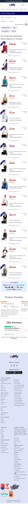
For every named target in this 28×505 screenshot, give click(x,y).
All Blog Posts (17, 463)
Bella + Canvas (4, 443)
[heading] (14, 154)
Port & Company (18, 52)
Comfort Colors (4, 445)
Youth (2, 434)
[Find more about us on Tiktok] (17, 365)
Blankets (3, 422)
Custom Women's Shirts (19, 403)
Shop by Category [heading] (6, 378)
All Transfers (17, 381)
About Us (16, 454)
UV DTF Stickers (17, 388)
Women (2, 431)
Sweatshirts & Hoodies (6, 383)
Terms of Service (17, 468)
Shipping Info (17, 447)
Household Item (5, 27)
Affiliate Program (17, 459)
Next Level (3, 447)
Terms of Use (17, 501)
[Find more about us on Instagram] (14, 365)
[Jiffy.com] (12, 5)
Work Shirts (3, 390)
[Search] (21, 9)
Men (2, 432)
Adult (2, 429)
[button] (2, 4)
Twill (14, 27)
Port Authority (5, 31)
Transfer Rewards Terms (19, 471)
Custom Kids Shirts (18, 401)
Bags (2, 410)
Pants (2, 400)
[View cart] (25, 5)
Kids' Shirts (3, 396)
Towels (2, 418)
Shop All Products (5, 452)
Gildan (2, 441)
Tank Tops (3, 387)
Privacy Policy (17, 466)
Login (22, 5)
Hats (2, 408)
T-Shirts (2, 381)
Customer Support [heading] (19, 427)
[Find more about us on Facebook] (11, 365)
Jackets (2, 388)
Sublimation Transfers (19, 387)
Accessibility (16, 470)
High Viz (2, 414)
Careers (16, 455)
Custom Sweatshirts (18, 400)
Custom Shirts (17, 394)
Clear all (14, 31)
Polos (2, 385)
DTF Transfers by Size (19, 385)
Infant (2, 438)
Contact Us (16, 439)
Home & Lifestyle (5, 417)
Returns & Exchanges (19, 448)
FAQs (15, 443)
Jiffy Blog (16, 461)
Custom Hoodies (17, 398)
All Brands (3, 450)
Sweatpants (3, 402)
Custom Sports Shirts (18, 405)
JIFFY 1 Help (17, 441)
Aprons (2, 420)
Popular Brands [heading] (5, 440)
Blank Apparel (4, 379)
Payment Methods (18, 450)
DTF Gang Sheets (18, 390)
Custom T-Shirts (17, 396)
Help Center (16, 438)
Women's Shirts (4, 394)
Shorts (2, 404)
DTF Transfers (17, 383)
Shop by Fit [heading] (4, 427)
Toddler (2, 436)
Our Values (16, 457)
